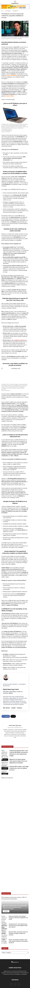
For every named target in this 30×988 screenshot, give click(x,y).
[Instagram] (15, 740)
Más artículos (6, 707)
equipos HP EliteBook (11, 75)
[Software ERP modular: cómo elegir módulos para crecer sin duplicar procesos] (5, 770)
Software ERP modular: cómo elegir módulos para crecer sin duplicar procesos (19, 768)
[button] (2, 2)
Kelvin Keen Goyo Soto (11, 689)
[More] (17, 716)
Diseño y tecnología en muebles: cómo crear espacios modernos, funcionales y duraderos (18, 941)
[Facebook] (12, 740)
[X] (18, 984)
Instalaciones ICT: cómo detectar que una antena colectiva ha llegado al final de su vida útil (18, 925)
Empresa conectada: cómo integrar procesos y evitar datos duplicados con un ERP (18, 918)
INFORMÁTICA (15, 11)
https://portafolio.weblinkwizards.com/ (15, 727)
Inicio (2, 11)
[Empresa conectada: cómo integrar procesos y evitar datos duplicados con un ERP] (4, 922)
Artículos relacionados (7, 746)
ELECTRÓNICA (8, 11)
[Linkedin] (18, 740)
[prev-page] (2, 774)
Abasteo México (10, 96)
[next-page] (5, 774)
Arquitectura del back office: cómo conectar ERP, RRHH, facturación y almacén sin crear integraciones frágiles (14, 907)
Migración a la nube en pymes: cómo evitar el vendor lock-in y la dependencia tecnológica (18, 761)
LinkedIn (13, 707)
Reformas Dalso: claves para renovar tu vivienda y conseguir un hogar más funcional (18, 933)
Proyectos (19, 707)
